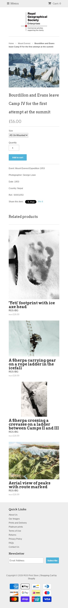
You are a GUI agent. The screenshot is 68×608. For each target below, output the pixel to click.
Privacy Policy (15, 539)
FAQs (11, 543)
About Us (13, 515)
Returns (12, 535)
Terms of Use (15, 531)
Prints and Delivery (18, 523)
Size (11, 131)
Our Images (14, 519)
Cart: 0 (56, 3)
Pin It (40, 201)
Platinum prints (16, 527)
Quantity (13, 142)
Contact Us (14, 547)
